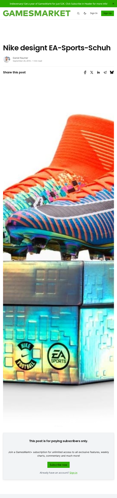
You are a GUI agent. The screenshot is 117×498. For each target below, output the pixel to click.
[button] (78, 13)
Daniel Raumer (20, 57)
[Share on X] (92, 72)
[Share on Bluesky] (112, 72)
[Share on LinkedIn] (98, 72)
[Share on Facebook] (85, 72)
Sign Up (107, 13)
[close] (113, 3)
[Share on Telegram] (105, 72)
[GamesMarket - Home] (37, 13)
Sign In (94, 13)
